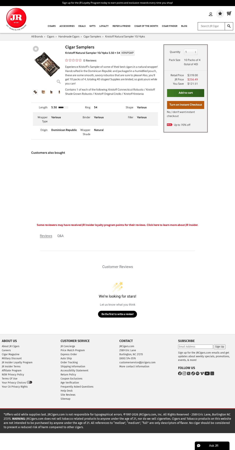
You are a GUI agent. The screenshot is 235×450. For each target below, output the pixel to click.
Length (43, 107)
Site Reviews (68, 394)
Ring (87, 107)
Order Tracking (69, 362)
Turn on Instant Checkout (185, 105)
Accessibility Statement (74, 370)
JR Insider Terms (11, 366)
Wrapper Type (43, 119)
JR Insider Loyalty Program (17, 362)
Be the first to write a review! (118, 314)
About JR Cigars (10, 346)
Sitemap (65, 398)
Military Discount (12, 358)
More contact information (134, 366)
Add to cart (186, 93)
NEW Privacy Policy (13, 374)
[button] (35, 92)
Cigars (52, 26)
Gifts (92, 26)
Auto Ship (66, 358)
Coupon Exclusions (71, 378)
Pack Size (174, 60)
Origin (44, 130)
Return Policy (68, 374)
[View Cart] (229, 14)
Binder (86, 117)
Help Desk (67, 390)
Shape (129, 107)
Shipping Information (73, 366)
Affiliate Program (11, 370)
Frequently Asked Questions (77, 386)
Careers (6, 350)
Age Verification (70, 382)
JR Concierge (68, 346)
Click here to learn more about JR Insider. (172, 225)
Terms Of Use (9, 378)
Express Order (69, 354)
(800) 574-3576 (127, 358)
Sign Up (219, 346)
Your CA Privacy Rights (15, 386)
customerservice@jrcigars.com (137, 362)
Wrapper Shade (85, 132)
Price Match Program (73, 350)
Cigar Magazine (10, 354)
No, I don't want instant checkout (181, 114)
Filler (130, 117)
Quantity (175, 52)
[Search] (229, 26)
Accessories (67, 26)
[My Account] (210, 14)
